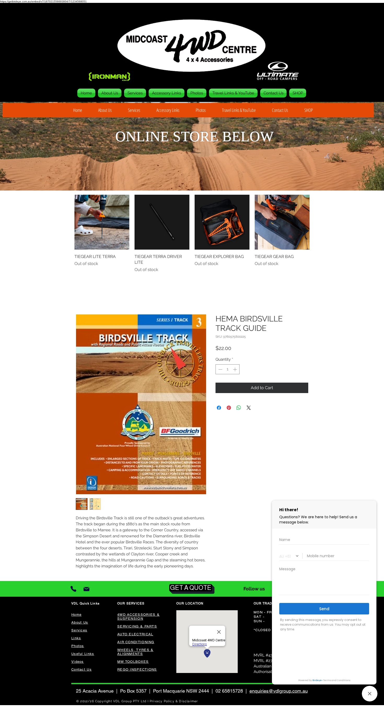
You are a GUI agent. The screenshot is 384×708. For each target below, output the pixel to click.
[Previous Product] (67, 222)
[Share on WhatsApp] (239, 408)
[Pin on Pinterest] (229, 408)
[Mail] (86, 589)
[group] (192, 234)
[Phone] (73, 589)
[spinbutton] (227, 370)
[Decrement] (219, 370)
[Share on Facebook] (219, 408)
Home (82, 295)
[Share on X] (249, 408)
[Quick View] (101, 222)
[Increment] (235, 370)
